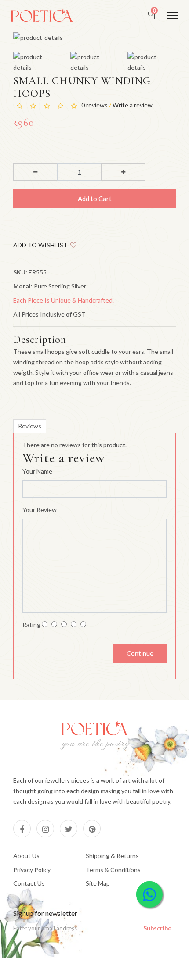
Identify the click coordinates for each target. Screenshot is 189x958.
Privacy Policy (32, 869)
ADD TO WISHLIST (41, 245)
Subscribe (157, 928)
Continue (140, 653)
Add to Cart (95, 199)
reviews (29, 426)
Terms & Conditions (113, 869)
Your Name (37, 471)
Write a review (133, 105)
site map (98, 883)
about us (26, 855)
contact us (29, 883)
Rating (31, 624)
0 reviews (95, 105)
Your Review (39, 509)
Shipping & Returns (112, 855)
